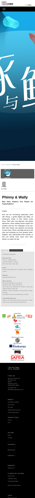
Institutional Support (13, 481)
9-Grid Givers (11, 476)
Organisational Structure (14, 410)
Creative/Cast (16, 250)
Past (9, 422)
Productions (8, 164)
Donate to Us (11, 468)
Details (5, 250)
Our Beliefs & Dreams (13, 402)
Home (2, 164)
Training (10, 437)
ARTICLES (11, 450)
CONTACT (11, 455)
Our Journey (11, 404)
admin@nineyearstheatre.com (15, 389)
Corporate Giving (12, 478)
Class (9, 435)
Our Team (10, 407)
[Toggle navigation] (3, 9)
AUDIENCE (12, 444)
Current (10, 420)
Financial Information (13, 412)
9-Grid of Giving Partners (14, 485)
